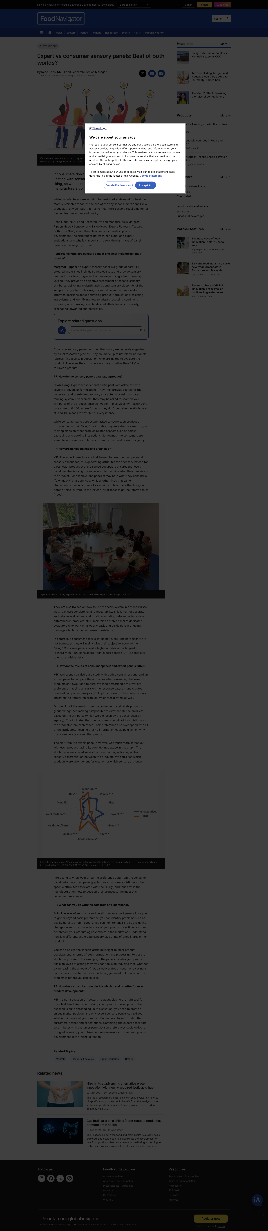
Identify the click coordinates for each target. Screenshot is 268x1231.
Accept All (145, 185)
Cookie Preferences (118, 185)
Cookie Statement (151, 175)
